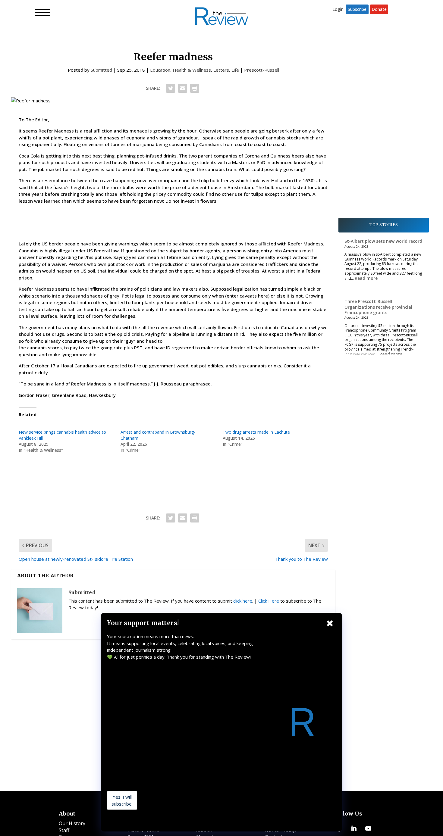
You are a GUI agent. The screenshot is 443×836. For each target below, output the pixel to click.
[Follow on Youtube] (368, 828)
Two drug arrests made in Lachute (256, 432)
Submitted (101, 70)
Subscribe (357, 9)
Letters (221, 70)
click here (242, 601)
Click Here (268, 601)
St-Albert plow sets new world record (383, 241)
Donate (379, 9)
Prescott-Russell (261, 70)
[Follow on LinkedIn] (354, 828)
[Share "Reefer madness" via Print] (195, 88)
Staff (64, 830)
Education (160, 70)
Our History (72, 823)
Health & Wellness (192, 70)
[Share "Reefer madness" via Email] (183, 88)
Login (338, 9)
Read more (366, 278)
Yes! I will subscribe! (122, 800)
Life (235, 70)
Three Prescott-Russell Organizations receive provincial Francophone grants (378, 306)
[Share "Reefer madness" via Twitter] (171, 88)
